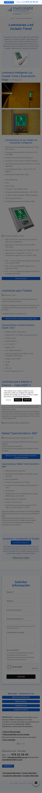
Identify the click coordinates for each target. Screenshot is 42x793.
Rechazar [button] (18, 400)
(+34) (27, 2)
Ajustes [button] (8, 400)
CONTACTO (9, 2)
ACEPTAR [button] (27, 400)
